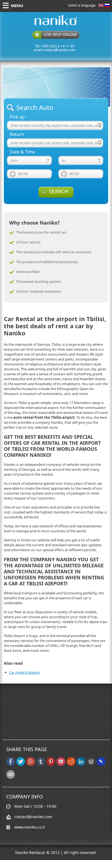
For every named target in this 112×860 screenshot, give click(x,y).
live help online (60, 34)
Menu (17, 5)
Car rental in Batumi (24, 672)
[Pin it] (50, 764)
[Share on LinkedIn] (81, 764)
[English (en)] (101, 6)
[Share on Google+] (30, 764)
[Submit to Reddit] (71, 764)
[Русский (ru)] (107, 6)
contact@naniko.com (59, 50)
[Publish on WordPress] (91, 764)
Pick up (17, 117)
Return (17, 134)
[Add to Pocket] (61, 764)
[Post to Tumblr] (40, 764)
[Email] (10, 777)
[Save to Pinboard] (101, 764)
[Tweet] (20, 764)
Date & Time (22, 152)
